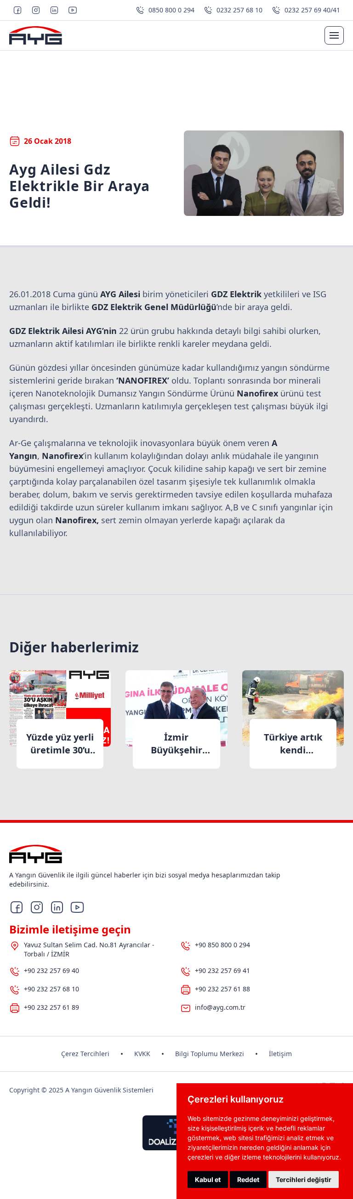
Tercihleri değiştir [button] (303, 1179)
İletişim (280, 1053)
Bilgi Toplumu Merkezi (209, 1053)
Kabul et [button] (208, 1179)
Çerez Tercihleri (85, 1053)
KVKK (142, 1053)
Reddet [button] (248, 1179)
